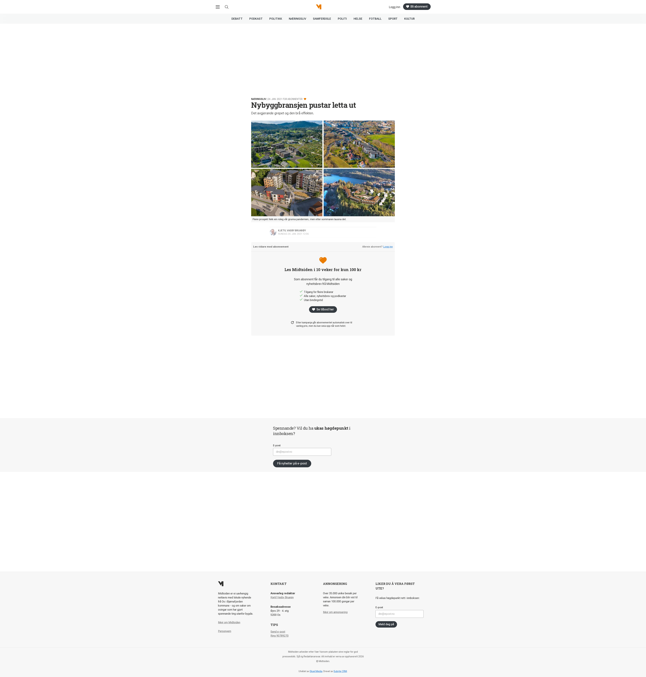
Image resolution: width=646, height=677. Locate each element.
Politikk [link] (275, 18)
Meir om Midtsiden (229, 622)
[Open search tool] (226, 7)
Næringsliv (258, 99)
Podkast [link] (256, 18)
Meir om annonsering (335, 612)
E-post (277, 445)
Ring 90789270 (280, 635)
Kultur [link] (409, 18)
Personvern (224, 631)
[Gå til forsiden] (318, 7)
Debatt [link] (237, 18)
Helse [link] (358, 18)
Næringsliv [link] (297, 18)
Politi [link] (342, 18)
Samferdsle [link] (322, 18)
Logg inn (388, 246)
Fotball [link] (375, 18)
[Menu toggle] (217, 7)
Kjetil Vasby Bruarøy (282, 597)
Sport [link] (393, 18)
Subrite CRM (340, 671)
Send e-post (278, 631)
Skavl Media (316, 671)
